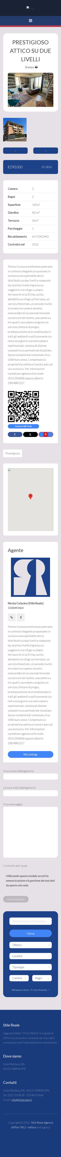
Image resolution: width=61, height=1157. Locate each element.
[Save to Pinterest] (46, 434)
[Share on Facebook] (15, 434)
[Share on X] (30, 434)
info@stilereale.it (22, 1100)
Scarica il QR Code (23, 426)
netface (32, 1127)
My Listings (30, 754)
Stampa (29, 67)
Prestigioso (12, 453)
